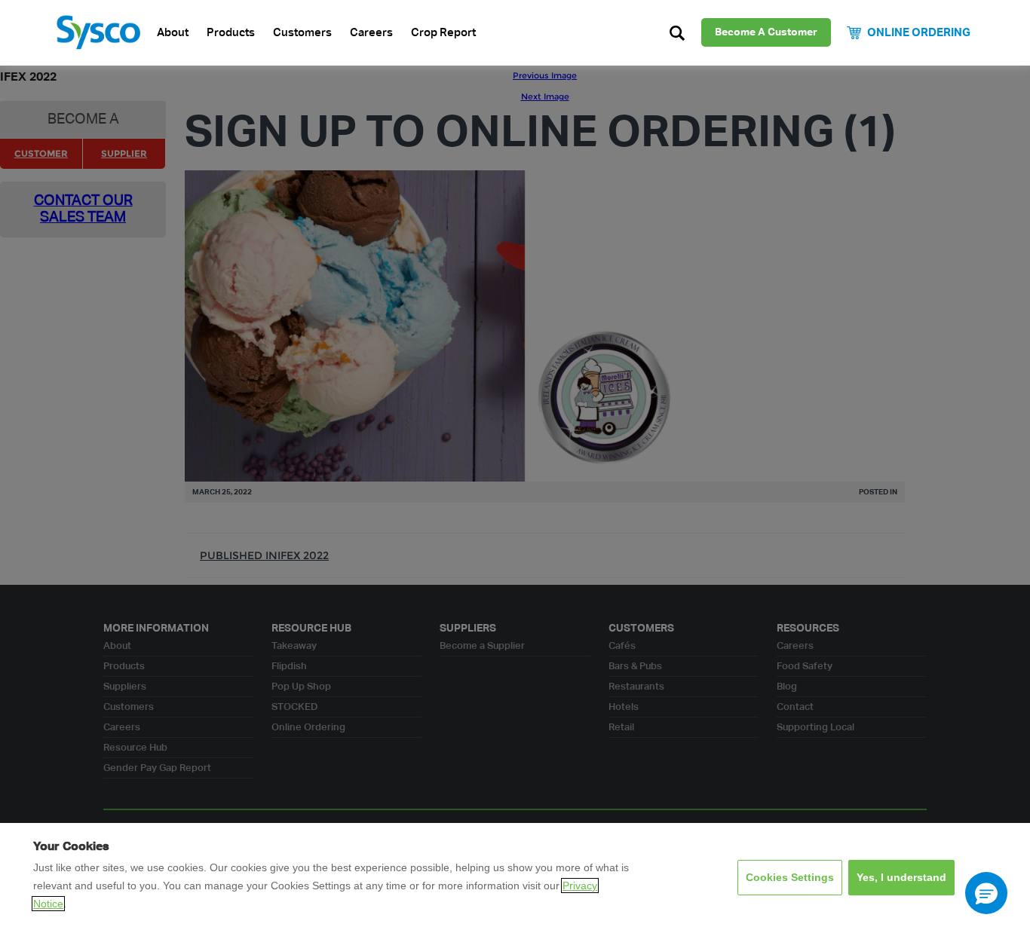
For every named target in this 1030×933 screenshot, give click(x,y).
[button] (986, 893)
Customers (302, 32)
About (173, 32)
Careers (371, 32)
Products (231, 32)
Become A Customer (766, 32)
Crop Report (443, 32)
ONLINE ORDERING (918, 32)
